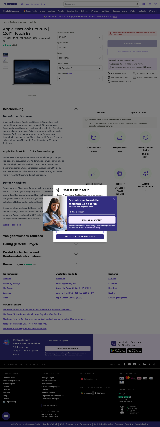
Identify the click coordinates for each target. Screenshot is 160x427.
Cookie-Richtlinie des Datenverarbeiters (73, 219)
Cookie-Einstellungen (69, 213)
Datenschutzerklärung (76, 216)
